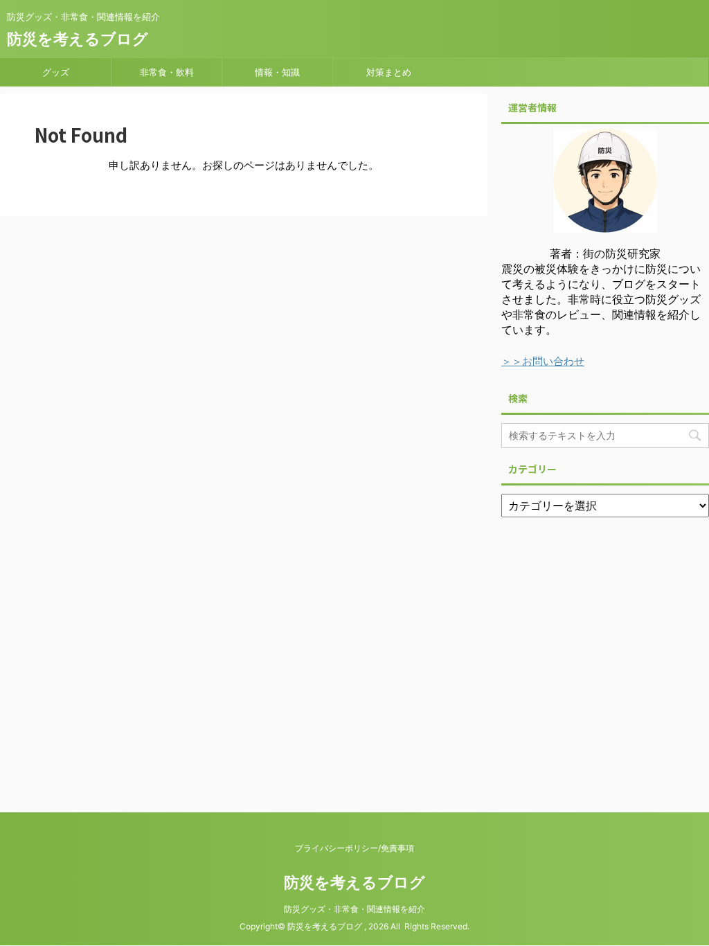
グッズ (55, 72)
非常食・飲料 (167, 72)
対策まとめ (388, 72)
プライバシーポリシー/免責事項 (354, 848)
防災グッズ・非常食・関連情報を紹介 (354, 909)
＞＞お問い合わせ (542, 361)
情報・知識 (277, 72)
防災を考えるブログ (77, 39)
